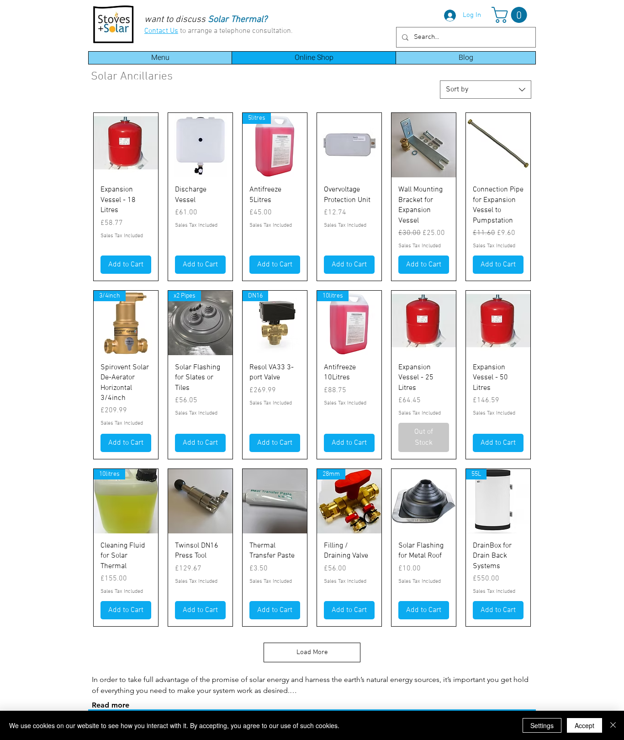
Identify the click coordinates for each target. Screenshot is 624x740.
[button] (511, 15)
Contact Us (161, 31)
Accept (584, 725)
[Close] (613, 725)
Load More (312, 652)
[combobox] (485, 89)
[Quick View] (126, 145)
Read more (110, 705)
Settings (542, 725)
